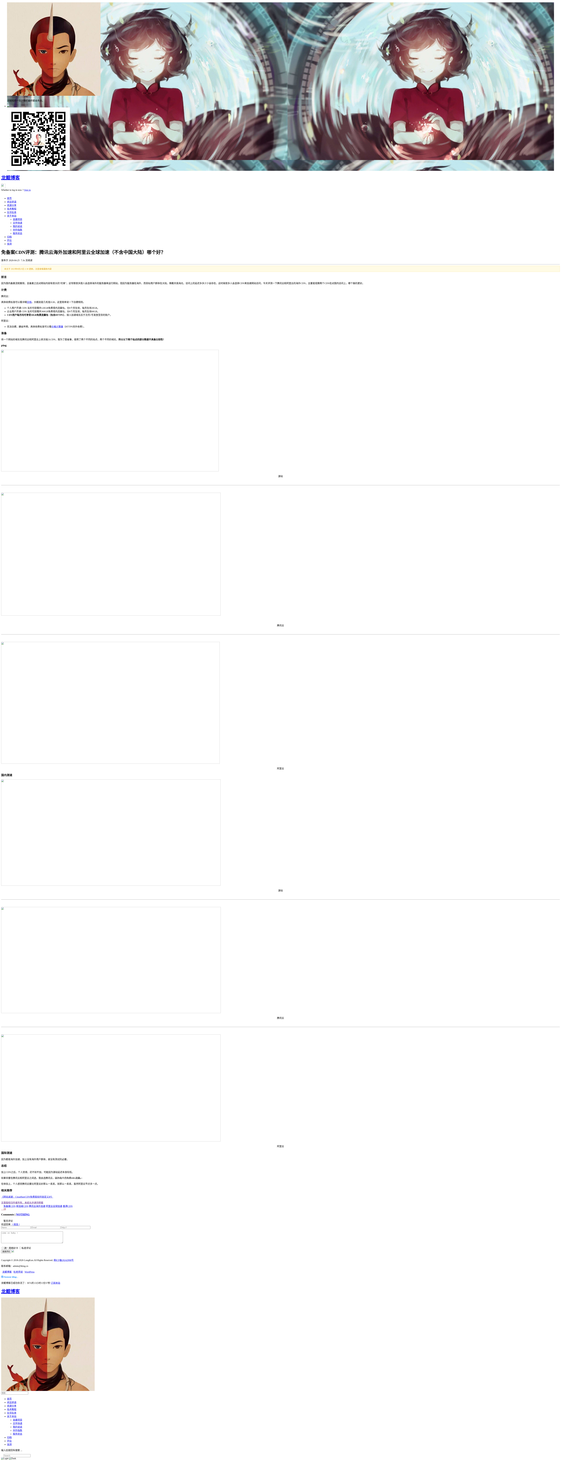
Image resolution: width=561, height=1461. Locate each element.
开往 (9, 240)
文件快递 (17, 223)
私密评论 (26, 1248)
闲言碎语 (11, 202)
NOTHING (23, 1214)
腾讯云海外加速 (37, 1206)
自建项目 (17, 219)
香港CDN (68, 1206)
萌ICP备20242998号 (64, 1260)
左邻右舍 (11, 212)
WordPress (29, 1272)
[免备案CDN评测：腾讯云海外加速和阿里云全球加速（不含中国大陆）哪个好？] (110, 470)
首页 (9, 198)
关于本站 (11, 216)
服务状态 (17, 233)
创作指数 (17, 230)
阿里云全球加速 (54, 1206)
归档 (9, 237)
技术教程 (11, 209)
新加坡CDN (22, 1206)
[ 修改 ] (16, 1224)
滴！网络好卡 (11, 1248)
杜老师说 (18, 1272)
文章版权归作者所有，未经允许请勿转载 (22, 1202)
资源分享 (11, 205)
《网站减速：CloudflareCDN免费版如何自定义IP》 (27, 1197)
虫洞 (9, 244)
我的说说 (17, 226)
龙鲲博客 (10, 177)
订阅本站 (55, 1283)
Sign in (27, 190)
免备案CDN (10, 1206)
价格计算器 (57, 326)
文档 (29, 302)
